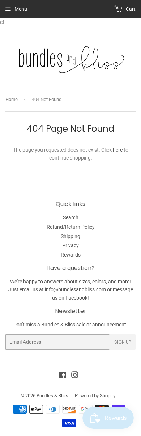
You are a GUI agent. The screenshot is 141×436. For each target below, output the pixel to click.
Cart (130, 9)
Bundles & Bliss (52, 395)
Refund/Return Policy (71, 227)
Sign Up (122, 342)
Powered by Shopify (95, 395)
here (118, 150)
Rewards (71, 255)
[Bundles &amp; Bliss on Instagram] (74, 376)
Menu (20, 9)
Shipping (70, 236)
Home (11, 99)
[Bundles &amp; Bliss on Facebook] (63, 376)
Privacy (70, 245)
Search (70, 217)
